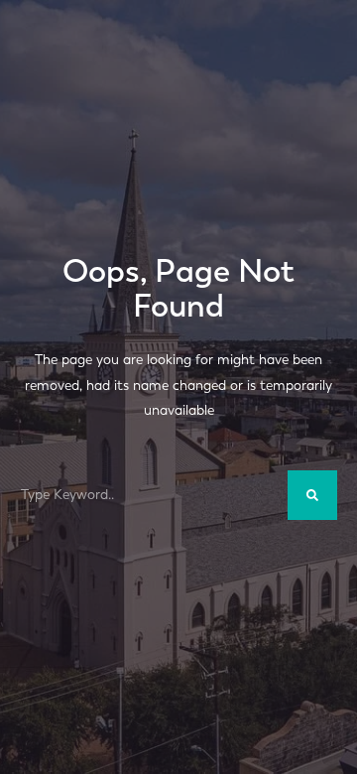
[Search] (312, 495)
